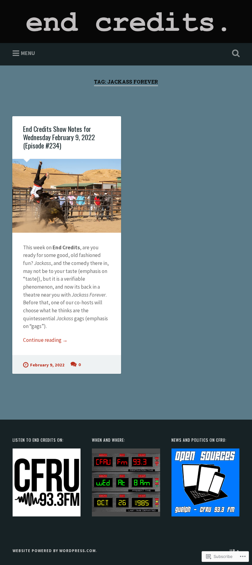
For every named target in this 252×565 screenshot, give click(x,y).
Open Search (234, 53)
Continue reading (45, 340)
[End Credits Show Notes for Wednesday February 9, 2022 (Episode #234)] (66, 196)
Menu (28, 53)
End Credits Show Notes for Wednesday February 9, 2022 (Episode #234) (59, 137)
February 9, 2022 (47, 365)
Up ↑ (234, 550)
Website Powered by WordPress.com (54, 550)
